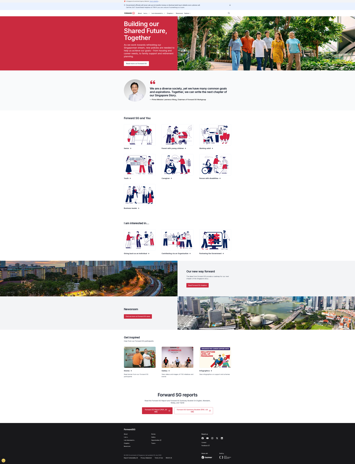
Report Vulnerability (130, 458)
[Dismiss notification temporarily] (230, 5)
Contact (204, 442)
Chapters (126, 443)
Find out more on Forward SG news (138, 316)
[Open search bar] (229, 13)
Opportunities (155, 440)
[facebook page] (203, 438)
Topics (153, 443)
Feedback (205, 445)
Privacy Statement (146, 458)
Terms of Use (159, 458)
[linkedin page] (222, 438)
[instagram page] (212, 438)
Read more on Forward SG (136, 64)
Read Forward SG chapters (197, 285)
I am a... (126, 437)
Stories (153, 434)
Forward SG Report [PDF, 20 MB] (156, 411)
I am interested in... (129, 440)
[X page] (217, 438)
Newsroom (179, 13)
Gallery (153, 437)
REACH (168, 458)
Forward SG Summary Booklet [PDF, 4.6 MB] (192, 411)
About (140, 13)
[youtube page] (207, 438)
